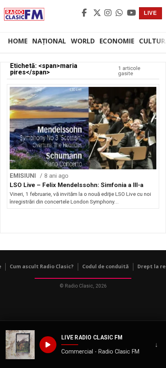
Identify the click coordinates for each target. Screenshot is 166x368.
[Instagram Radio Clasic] (108, 13)
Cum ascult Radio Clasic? (42, 266)
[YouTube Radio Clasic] (131, 13)
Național (49, 41)
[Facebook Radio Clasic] (86, 13)
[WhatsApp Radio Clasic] (120, 13)
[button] (20, 344)
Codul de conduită (105, 266)
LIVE (150, 13)
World (83, 41)
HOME (17, 41)
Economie (117, 41)
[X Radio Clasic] (97, 13)
